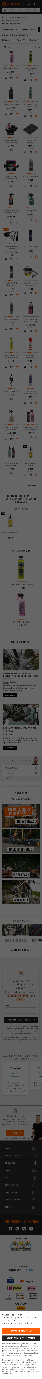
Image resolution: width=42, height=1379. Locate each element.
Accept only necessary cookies (21, 1338)
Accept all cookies (19, 1331)
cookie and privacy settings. (18, 1323)
